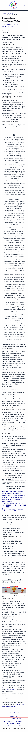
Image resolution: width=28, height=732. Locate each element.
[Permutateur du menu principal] (25, 5)
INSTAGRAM (11, 689)
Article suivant (14, 716)
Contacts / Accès (15, 718)
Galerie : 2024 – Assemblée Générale (13, 705)
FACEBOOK (5, 687)
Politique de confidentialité (14, 726)
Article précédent (14, 712)
